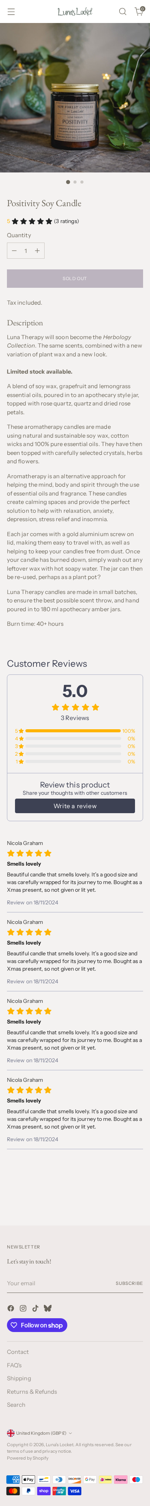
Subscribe (129, 1283)
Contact (18, 1351)
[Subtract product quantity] (14, 250)
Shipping (19, 1378)
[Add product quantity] (37, 250)
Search (16, 1404)
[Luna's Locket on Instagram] (23, 1309)
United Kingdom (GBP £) (41, 1433)
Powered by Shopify (27, 1458)
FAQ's (14, 1365)
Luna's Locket (59, 1444)
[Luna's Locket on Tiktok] (36, 1309)
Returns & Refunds (32, 1391)
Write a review (75, 806)
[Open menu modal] (11, 12)
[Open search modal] (122, 12)
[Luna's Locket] (75, 12)
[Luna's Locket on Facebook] (11, 1309)
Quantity (19, 235)
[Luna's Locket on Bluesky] (48, 1309)
